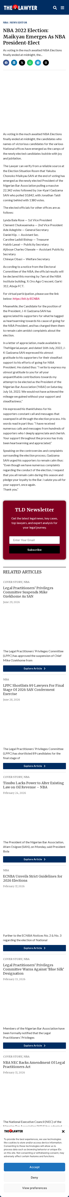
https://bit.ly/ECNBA (26, 298)
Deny (34, 1177)
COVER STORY (12, 582)
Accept (35, 1167)
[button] (63, 1131)
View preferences (34, 1188)
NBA (5, 22)
